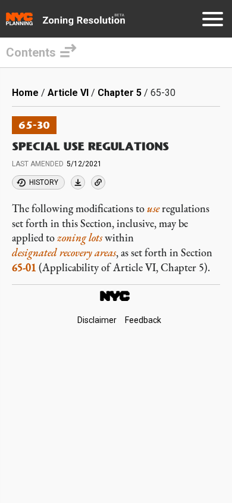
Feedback (143, 320)
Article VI (68, 92)
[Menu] (212, 21)
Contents (31, 52)
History (43, 182)
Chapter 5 (120, 92)
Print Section (78, 182)
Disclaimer (97, 320)
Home (25, 92)
